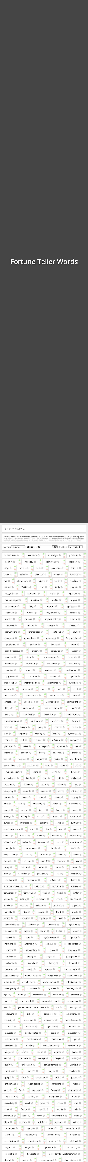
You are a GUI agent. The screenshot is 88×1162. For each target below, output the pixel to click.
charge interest (71, 1160)
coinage (38, 886)
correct (9, 937)
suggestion (10, 593)
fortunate (74, 816)
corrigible (10, 1154)
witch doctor (73, 975)
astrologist (51, 638)
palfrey (32, 1096)
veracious (73, 1071)
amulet (29, 670)
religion (41, 581)
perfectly (8, 1020)
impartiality (10, 924)
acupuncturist (71, 714)
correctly (9, 950)
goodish (41, 912)
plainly (29, 1045)
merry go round (47, 1160)
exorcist (54, 676)
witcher (33, 644)
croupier (9, 670)
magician (35, 600)
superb (7, 918)
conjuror (49, 670)
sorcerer (73, 612)
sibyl (7, 568)
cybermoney (71, 1014)
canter (51, 1128)
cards (58, 867)
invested (61, 746)
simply (9, 848)
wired (32, 829)
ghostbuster (29, 701)
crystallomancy (50, 1045)
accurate (9, 1033)
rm (57, 1007)
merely (75, 752)
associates (61, 861)
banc (47, 765)
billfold (59, 931)
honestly (52, 924)
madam (51, 625)
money (57, 574)
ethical (58, 1077)
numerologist (30, 638)
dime (35, 772)
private (24, 867)
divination (32, 555)
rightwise (23, 1122)
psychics (74, 587)
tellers (75, 721)
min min (8, 982)
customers (73, 803)
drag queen (53, 975)
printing (75, 791)
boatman (9, 695)
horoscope (32, 593)
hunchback (73, 682)
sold (59, 778)
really (76, 1115)
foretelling (56, 632)
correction (8, 1115)
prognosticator (51, 619)
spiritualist (72, 606)
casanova (33, 676)
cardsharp (35, 721)
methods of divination (14, 886)
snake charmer (49, 982)
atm (47, 829)
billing (24, 816)
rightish (73, 1134)
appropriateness (49, 1001)
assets (75, 810)
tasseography (10, 988)
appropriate (73, 1090)
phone (62, 765)
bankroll (73, 963)
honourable (56, 1039)
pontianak (27, 714)
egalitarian (73, 1045)
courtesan (30, 663)
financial (74, 873)
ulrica (28, 657)
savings (7, 816)
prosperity (8, 791)
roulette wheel (31, 975)
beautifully (9, 1103)
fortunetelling (72, 638)
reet (6, 1007)
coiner (58, 822)
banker (8, 587)
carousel (9, 1026)
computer (40, 759)
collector (58, 727)
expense (44, 791)
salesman (57, 752)
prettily (42, 1109)
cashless (9, 956)
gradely (75, 918)
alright (8, 1052)
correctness (32, 988)
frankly (24, 1109)
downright (73, 1007)
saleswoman (52, 682)
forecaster (74, 574)
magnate (22, 759)
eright (28, 1147)
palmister (9, 612)
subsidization (72, 1020)
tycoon (42, 810)
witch (57, 581)
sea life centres (71, 943)
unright (25, 1160)
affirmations (22, 581)
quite (20, 994)
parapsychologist (51, 708)
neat (6, 1058)
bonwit (43, 931)
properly (35, 651)
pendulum (74, 759)
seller (25, 746)
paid (22, 740)
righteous (44, 918)
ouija (41, 797)
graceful (31, 1071)
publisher (8, 746)
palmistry (73, 555)
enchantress (34, 632)
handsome (56, 1083)
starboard (10, 1071)
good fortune (10, 1141)
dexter (60, 1103)
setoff (74, 644)
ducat (22, 905)
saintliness (41, 899)
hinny (6, 1122)
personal (24, 752)
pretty (43, 1103)
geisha (74, 676)
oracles (53, 593)
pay (76, 784)
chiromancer (11, 606)
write (6, 759)
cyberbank (9, 1045)
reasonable (32, 880)
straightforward (51, 1064)
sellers (60, 784)
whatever (59, 1122)
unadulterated (31, 1033)
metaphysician (30, 682)
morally (75, 1058)
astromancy (25, 918)
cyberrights (33, 1141)
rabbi (75, 1083)
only (29, 1014)
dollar (75, 867)
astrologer (74, 581)
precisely (75, 994)
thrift (58, 912)
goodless (51, 1026)
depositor (22, 873)
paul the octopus (12, 651)
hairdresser (52, 663)
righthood (73, 1141)
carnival (74, 886)
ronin (60, 689)
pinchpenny (71, 956)
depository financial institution (63, 1154)
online (60, 854)
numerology (31, 950)
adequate (10, 1014)
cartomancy (73, 1001)
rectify (60, 1109)
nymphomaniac (12, 721)
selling (7, 752)
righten (9, 1147)
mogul (7, 810)
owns (61, 829)
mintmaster (33, 1039)
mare (74, 1096)
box (77, 861)
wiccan (31, 625)
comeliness (9, 893)
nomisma (9, 943)
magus (44, 689)
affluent (53, 880)
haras (25, 1115)
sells (59, 791)
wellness (39, 905)
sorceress (50, 606)
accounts (27, 791)
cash (39, 568)
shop (45, 778)
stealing (38, 733)
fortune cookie (70, 969)
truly (7, 1109)
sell (76, 746)
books (76, 854)
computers (8, 861)
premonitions (11, 632)
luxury (59, 810)
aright (49, 956)
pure (28, 937)
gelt (75, 1039)
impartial (9, 701)
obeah (75, 689)
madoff (44, 861)
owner (76, 829)
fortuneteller (10, 555)
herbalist (10, 625)
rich (25, 912)
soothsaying (72, 701)
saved (41, 867)
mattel (55, 600)
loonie (53, 1033)
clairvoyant (9, 638)
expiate (48, 969)
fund (45, 893)
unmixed (74, 1064)
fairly (57, 587)
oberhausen (55, 695)
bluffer (74, 708)
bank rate (31, 1154)
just (6, 733)
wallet (7, 574)
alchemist (73, 663)
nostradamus (50, 657)
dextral (8, 1160)
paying (57, 759)
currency (75, 822)
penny (7, 899)
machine (8, 784)
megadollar (49, 1020)
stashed (55, 835)
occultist (9, 657)
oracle (75, 727)
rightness (52, 988)
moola (52, 950)
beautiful (30, 1026)
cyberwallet (73, 733)
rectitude (57, 994)
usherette (48, 714)
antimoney (29, 943)
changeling (9, 682)
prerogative (54, 1096)
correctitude (71, 1128)
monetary (56, 886)
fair (5, 581)
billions (27, 784)
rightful (73, 937)
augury (21, 733)
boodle (29, 778)
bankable (74, 899)
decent (8, 797)
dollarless (10, 963)
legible (76, 1122)
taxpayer (42, 842)
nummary (72, 950)
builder (54, 848)
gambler (28, 619)
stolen (55, 803)
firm (6, 873)
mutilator (56, 721)
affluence (56, 740)
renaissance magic (12, 829)
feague (58, 1058)
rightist (57, 1052)
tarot (42, 587)
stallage (41, 1058)
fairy (31, 606)
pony (6, 1090)
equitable (73, 593)
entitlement (10, 1083)
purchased (24, 822)
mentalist (9, 663)
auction (30, 612)
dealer (74, 848)
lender (7, 835)
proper (76, 931)
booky (8, 714)
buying (75, 797)
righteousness (50, 937)
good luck (53, 1141)
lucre (75, 695)
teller (7, 727)
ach (58, 899)
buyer (39, 835)
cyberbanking (72, 982)
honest (54, 644)
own (6, 803)
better (76, 893)
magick (60, 893)
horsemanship (58, 1115)
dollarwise (55, 651)
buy (40, 752)
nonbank (58, 905)
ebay (7, 867)
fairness (32, 924)
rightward (48, 1147)
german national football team (32, 1007)
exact (27, 1103)
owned (7, 822)
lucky (58, 873)
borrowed (38, 740)
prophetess (11, 644)
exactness (36, 1090)
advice (22, 574)
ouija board (27, 982)
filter (54, 547)
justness (75, 1077)
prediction (56, 568)
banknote (10, 880)
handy (25, 797)
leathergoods (72, 988)
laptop (25, 842)
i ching (23, 899)
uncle (27, 854)
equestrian (10, 1096)
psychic (52, 1071)
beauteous (40, 1077)
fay (20, 1090)
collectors (27, 861)
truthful (41, 1122)
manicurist (27, 708)
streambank (25, 1001)
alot (24, 1052)
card (21, 803)
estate (7, 740)
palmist (8, 561)
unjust (27, 931)
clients (58, 797)
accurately (72, 1033)
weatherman (71, 670)
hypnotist (72, 657)
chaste (75, 912)
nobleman (25, 689)
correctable (52, 1134)
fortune (74, 568)
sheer (39, 1115)
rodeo (7, 1001)
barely (7, 905)
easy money (38, 994)
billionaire (8, 842)
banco (74, 772)
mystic (74, 600)
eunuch (7, 689)
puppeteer (10, 676)
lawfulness (10, 1128)
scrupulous (10, 1039)
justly (40, 727)
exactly (30, 956)
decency (52, 963)
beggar (75, 651)
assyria (8, 1134)
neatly (30, 969)
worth (54, 772)
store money (71, 1147)
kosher (40, 1052)
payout (75, 905)
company (74, 740)
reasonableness (11, 765)
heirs (39, 816)
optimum (43, 854)
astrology (29, 561)
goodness (41, 873)
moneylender (10, 778)
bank (55, 733)
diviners (8, 619)
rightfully (73, 924)
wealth (23, 568)
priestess (73, 625)
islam (75, 632)
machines (74, 842)
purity (7, 1064)
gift (77, 765)
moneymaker (10, 975)
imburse (49, 943)
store (44, 784)
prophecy (73, 561)
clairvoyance (51, 561)
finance (74, 880)
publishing (37, 803)
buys (7, 708)
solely (60, 918)
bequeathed (9, 854)
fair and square (13, 772)
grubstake (28, 1020)
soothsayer (53, 555)
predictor (39, 574)
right (6, 994)
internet (55, 816)
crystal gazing (34, 1083)
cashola (31, 963)
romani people (11, 600)
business (31, 765)
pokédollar (48, 1014)
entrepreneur (31, 848)
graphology (29, 1134)
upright (7, 1077)
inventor (23, 835)
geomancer (51, 701)
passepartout (32, 695)
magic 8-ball (51, 612)
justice (75, 1052)
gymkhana (23, 1058)
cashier (42, 822)
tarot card (9, 969)
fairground (28, 893)
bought (23, 727)
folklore (25, 587)
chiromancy (27, 1064)
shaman (73, 619)
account (24, 810)
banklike (8, 912)
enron (58, 842)
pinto (23, 1077)
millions (74, 778)
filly (76, 1109)
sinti (76, 1103)
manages (43, 746)
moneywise (9, 931)
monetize (73, 1026)
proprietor (74, 835)
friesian (54, 1090)
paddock (31, 1128)
